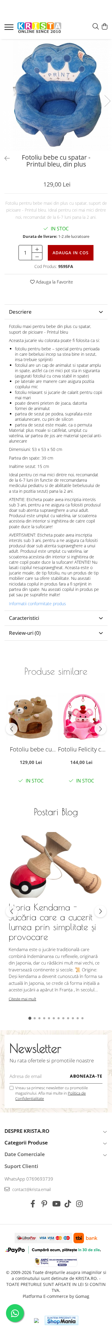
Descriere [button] (20, 311)
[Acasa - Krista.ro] (39, 28)
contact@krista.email (31, 1189)
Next (107, 101)
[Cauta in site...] (96, 26)
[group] (56, 95)
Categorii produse (26, 1142)
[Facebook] (32, 1203)
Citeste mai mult (22, 999)
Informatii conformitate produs (37, 603)
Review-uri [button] (25, 632)
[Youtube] (56, 1203)
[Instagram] (79, 1203)
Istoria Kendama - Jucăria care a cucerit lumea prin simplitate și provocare (52, 922)
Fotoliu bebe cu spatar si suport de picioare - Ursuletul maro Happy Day (31, 749)
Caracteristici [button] (24, 617)
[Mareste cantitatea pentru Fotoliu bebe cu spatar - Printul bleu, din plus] (37, 249)
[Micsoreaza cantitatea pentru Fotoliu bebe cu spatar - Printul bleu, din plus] (37, 256)
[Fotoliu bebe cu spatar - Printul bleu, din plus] (56, 95)
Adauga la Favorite (54, 282)
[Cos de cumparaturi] (104, 26)
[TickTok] (67, 1203)
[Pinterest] (44, 1203)
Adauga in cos (71, 252)
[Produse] (9, 28)
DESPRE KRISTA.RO (26, 1130)
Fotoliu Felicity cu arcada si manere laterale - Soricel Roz (81, 749)
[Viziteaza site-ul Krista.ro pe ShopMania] (61, 1320)
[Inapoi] (4, 158)
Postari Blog (56, 811)
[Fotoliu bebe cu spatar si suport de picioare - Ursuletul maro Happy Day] (31, 717)
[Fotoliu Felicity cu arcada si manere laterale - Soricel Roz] (81, 717)
